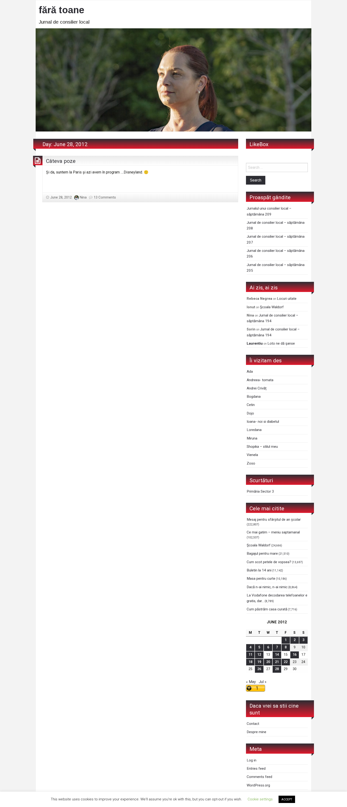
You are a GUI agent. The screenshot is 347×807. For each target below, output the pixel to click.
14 (277, 655)
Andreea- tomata (260, 380)
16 (294, 655)
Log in (251, 760)
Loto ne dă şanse (281, 343)
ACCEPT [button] (286, 799)
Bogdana (254, 396)
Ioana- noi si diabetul (263, 421)
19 (259, 662)
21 (277, 662)
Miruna (252, 438)
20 (268, 662)
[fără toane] (173, 79)
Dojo (250, 413)
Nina (83, 197)
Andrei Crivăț (257, 388)
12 (259, 655)
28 (277, 669)
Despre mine (256, 732)
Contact (253, 724)
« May (251, 682)
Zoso (251, 463)
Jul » (263, 682)
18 (250, 662)
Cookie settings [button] (260, 799)
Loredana (254, 430)
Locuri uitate (286, 298)
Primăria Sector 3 (260, 491)
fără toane (61, 10)
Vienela (252, 455)
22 (286, 662)
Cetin (251, 405)
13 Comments (105, 197)
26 (259, 669)
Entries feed (256, 768)
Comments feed (259, 777)
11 (250, 655)
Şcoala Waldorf (272, 307)
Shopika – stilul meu (262, 446)
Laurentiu (255, 343)
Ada (250, 371)
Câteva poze (61, 161)
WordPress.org (258, 785)
